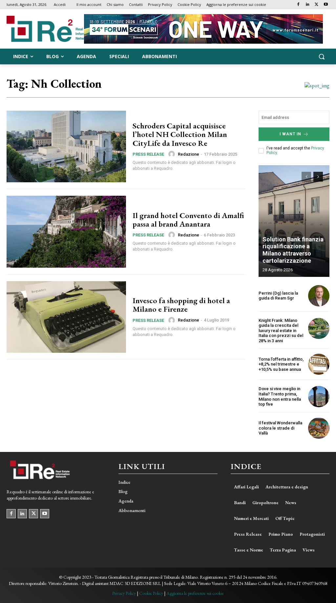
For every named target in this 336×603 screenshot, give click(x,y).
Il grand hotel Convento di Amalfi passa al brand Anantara (188, 219)
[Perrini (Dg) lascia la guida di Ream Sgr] (318, 295)
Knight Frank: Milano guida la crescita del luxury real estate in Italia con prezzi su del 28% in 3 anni (281, 330)
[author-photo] (172, 154)
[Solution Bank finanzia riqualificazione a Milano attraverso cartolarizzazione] (294, 221)
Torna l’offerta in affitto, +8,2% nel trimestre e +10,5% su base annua (281, 364)
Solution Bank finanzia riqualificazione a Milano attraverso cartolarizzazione (293, 250)
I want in (290, 134)
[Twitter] (316, 5)
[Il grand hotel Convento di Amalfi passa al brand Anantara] (66, 231)
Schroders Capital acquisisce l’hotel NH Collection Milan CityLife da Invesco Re (180, 134)
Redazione (188, 154)
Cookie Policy (151, 593)
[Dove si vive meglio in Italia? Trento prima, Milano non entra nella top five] (318, 396)
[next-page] (318, 177)
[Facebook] (298, 5)
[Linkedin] (307, 5)
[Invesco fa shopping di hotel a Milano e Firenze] (66, 317)
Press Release (148, 154)
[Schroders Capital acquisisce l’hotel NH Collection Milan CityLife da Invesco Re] (66, 146)
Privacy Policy (124, 593)
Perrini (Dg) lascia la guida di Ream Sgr (278, 296)
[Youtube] (325, 5)
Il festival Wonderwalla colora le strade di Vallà (280, 428)
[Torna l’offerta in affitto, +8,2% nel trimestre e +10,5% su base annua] (318, 364)
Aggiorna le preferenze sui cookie (195, 593)
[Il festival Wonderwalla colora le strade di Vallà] (318, 428)
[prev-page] (306, 177)
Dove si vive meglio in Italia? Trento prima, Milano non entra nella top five (280, 396)
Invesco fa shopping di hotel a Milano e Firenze (181, 304)
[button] (321, 56)
